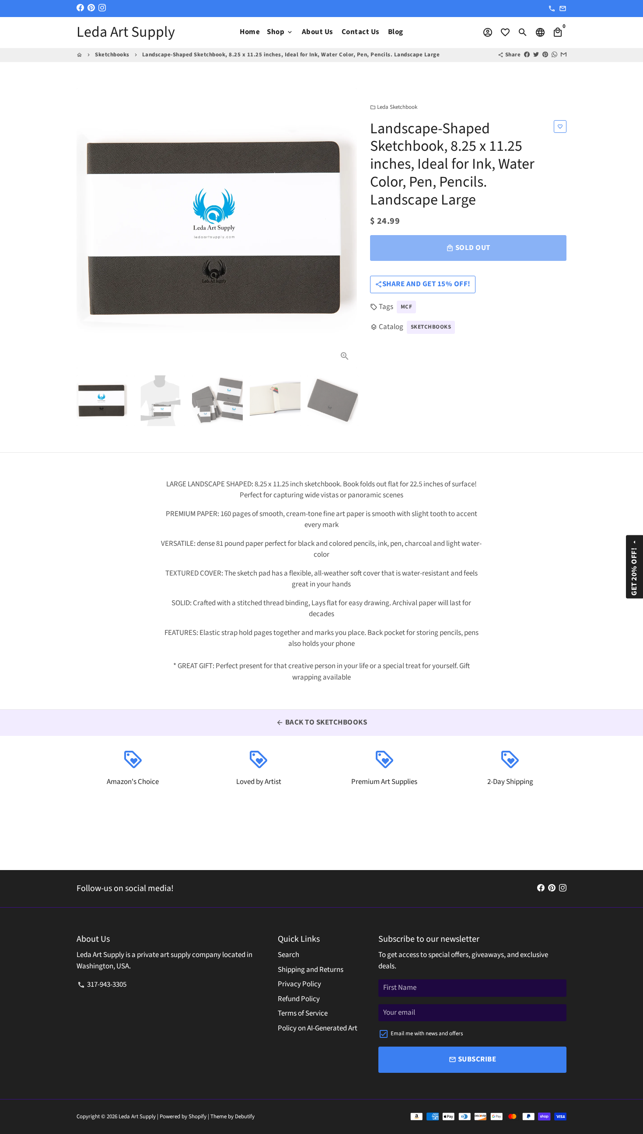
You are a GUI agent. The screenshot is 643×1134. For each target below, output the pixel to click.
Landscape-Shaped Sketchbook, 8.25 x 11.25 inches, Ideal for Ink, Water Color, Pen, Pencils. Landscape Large (291, 55)
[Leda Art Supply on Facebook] (80, 8)
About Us (317, 32)
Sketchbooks (112, 55)
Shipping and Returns (310, 969)
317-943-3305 (101, 984)
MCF (406, 306)
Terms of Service (303, 1013)
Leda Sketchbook (393, 107)
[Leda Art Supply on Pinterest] (91, 8)
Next (344, 228)
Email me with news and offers (427, 1033)
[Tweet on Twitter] (536, 55)
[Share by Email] (563, 55)
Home (250, 32)
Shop (280, 32)
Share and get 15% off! (423, 283)
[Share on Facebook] (527, 55)
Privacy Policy (299, 984)
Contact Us (361, 32)
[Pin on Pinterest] (545, 55)
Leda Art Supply (138, 1116)
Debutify (245, 1116)
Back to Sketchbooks (321, 722)
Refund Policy (299, 999)
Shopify (197, 1116)
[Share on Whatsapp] (554, 55)
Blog (395, 32)
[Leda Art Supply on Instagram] (102, 8)
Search (288, 955)
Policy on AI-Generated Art (317, 1028)
